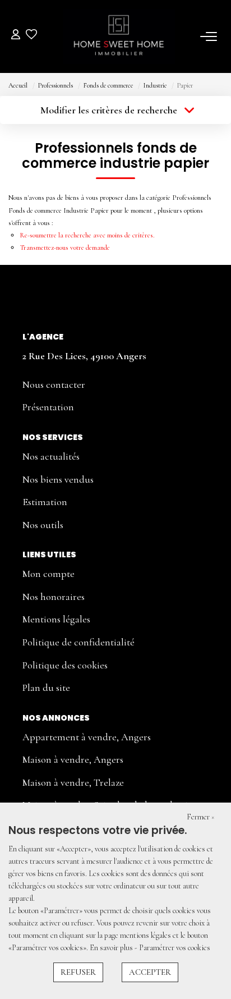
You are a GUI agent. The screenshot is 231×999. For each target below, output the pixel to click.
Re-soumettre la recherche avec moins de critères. (87, 235)
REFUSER (78, 972)
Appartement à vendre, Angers (86, 737)
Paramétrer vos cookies (174, 947)
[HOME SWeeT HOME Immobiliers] (119, 36)
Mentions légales (56, 619)
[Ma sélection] (31, 36)
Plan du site (46, 687)
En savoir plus (112, 947)
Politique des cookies (65, 665)
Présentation (48, 407)
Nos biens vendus (58, 479)
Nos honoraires (53, 596)
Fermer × (200, 817)
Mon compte (48, 573)
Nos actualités (51, 456)
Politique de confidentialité (78, 642)
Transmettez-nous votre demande (65, 247)
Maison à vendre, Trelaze (73, 782)
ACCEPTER (150, 972)
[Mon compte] (15, 36)
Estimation (44, 502)
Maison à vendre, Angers (72, 759)
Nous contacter (53, 384)
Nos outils (42, 525)
